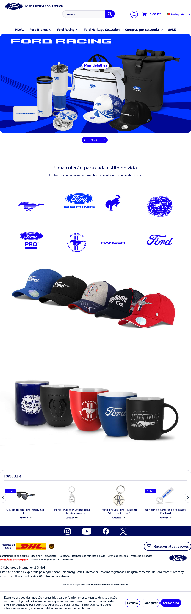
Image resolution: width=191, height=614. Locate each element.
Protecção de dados (141, 556)
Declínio (132, 603)
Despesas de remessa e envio (88, 556)
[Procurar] (110, 14)
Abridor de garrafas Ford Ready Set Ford (165, 511)
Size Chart (36, 556)
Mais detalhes (95, 65)
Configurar (151, 603)
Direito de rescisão (117, 556)
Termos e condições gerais (44, 559)
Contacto (65, 556)
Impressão (67, 559)
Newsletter (51, 556)
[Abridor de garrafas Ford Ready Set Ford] (165, 495)
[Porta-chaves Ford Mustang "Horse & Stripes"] (119, 495)
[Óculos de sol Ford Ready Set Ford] (25, 495)
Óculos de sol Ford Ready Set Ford (25, 511)
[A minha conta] (132, 14)
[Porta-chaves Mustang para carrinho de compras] (72, 495)
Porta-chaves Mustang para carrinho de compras (72, 511)
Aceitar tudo (171, 603)
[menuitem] (88, 14)
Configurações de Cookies (14, 556)
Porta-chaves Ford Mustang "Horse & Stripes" (119, 511)
